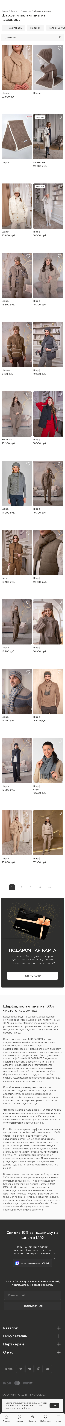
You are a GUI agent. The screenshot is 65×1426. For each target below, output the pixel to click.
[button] (19, 1419)
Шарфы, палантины (42, 11)
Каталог (14, 11)
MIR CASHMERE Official (35, 1263)
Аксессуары (26, 11)
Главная (5, 11)
